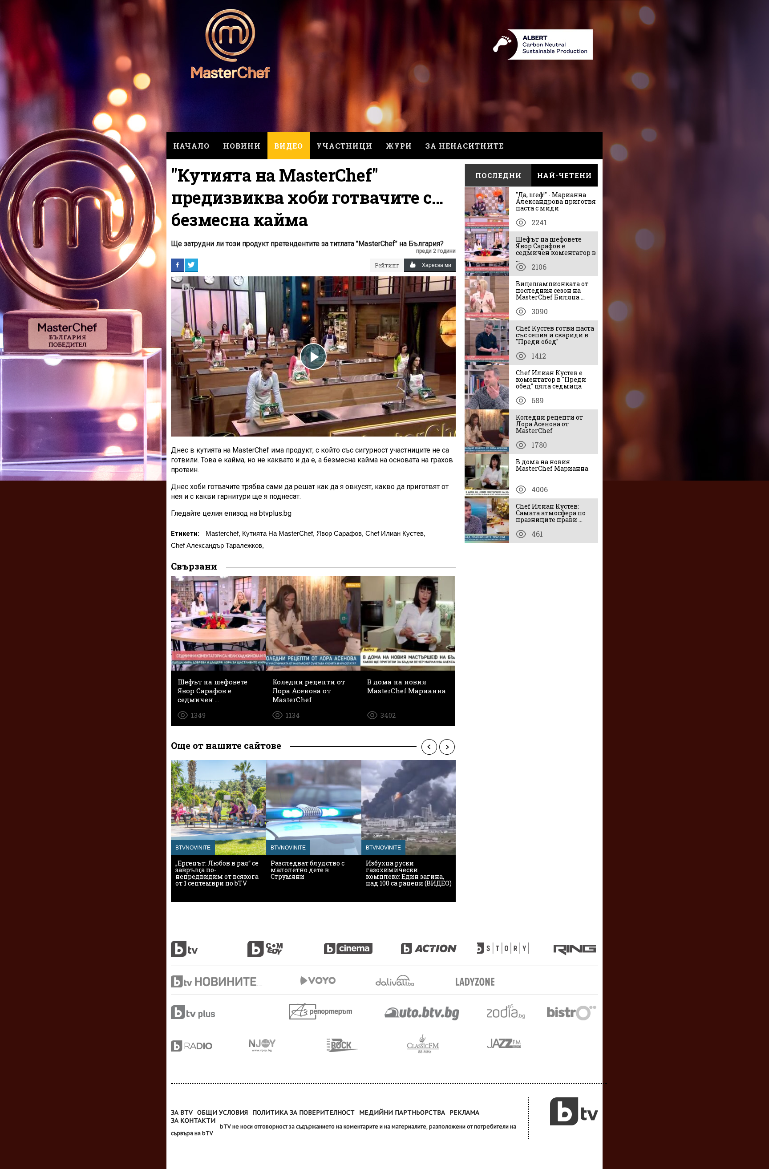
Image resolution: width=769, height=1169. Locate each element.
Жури (399, 145)
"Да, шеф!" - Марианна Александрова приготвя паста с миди (556, 201)
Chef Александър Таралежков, (217, 545)
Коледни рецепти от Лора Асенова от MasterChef (549, 424)
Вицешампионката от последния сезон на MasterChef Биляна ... (552, 290)
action (439, 944)
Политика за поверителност (303, 1112)
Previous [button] (429, 747)
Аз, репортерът (321, 1011)
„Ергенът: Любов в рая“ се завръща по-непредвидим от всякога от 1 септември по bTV (217, 873)
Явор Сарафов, (340, 533)
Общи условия (222, 1112)
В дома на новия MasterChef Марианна (552, 465)
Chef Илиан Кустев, (395, 533)
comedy (285, 944)
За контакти (193, 1120)
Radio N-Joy (288, 1045)
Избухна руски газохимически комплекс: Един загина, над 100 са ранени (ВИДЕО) (409, 873)
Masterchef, (223, 533)
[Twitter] (191, 265)
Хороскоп (513, 1011)
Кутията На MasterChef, (278, 533)
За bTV (182, 1112)
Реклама (464, 1112)
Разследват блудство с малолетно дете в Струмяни (307, 870)
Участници (344, 145)
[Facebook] (177, 265)
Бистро (572, 1012)
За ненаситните (464, 145)
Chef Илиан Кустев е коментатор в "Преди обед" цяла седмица (551, 379)
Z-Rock (367, 1045)
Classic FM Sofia (447, 1044)
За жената (478, 982)
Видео (288, 145)
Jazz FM (504, 1043)
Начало (191, 145)
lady (515, 944)
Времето (396, 980)
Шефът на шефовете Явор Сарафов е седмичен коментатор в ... (556, 249)
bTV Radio (210, 1046)
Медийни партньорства (402, 1112)
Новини (242, 145)
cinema (362, 944)
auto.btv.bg (422, 1013)
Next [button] (447, 747)
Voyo (318, 980)
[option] (218, 831)
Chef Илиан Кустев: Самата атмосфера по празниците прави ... (551, 513)
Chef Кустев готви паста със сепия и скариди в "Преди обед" (555, 335)
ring (576, 944)
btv (209, 944)
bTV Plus (210, 1012)
